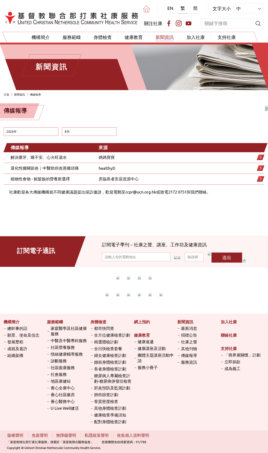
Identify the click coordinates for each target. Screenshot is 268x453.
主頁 (6, 94)
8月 (67, 131)
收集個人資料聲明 (133, 435)
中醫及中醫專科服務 (69, 340)
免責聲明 (40, 435)
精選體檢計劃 (106, 342)
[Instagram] (178, 23)
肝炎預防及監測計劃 (112, 388)
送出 (226, 257)
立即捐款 (232, 361)
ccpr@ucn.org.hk (140, 192)
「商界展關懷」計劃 (242, 355)
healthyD (107, 168)
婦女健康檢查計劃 (110, 355)
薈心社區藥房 (63, 394)
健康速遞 (146, 341)
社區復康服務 (63, 367)
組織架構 (15, 355)
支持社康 (226, 37)
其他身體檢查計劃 (110, 408)
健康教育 (134, 37)
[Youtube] (188, 23)
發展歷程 (15, 342)
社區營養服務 (63, 347)
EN (170, 8)
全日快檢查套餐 (108, 348)
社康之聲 (189, 342)
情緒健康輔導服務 (67, 354)
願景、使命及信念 (23, 335)
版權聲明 (15, 435)
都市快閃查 (104, 328)
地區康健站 (61, 381)
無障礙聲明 (66, 435)
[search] (258, 24)
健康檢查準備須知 (110, 415)
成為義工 (232, 368)
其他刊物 (189, 348)
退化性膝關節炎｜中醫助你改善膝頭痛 (45, 168)
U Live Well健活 (65, 408)
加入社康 (196, 37)
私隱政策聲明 (97, 435)
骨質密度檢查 (106, 401)
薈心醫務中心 (63, 401)
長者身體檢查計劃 (110, 369)
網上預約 (142, 321)
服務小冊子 (148, 367)
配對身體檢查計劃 (110, 421)
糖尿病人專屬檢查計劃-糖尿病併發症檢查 (112, 378)
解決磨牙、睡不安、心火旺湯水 (39, 157)
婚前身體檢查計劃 (110, 362)
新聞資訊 (165, 37)
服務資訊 (189, 362)
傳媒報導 (189, 355)
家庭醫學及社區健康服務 (69, 331)
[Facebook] (168, 23)
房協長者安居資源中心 (119, 179)
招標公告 (189, 335)
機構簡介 (41, 37)
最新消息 (189, 328)
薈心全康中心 (63, 388)
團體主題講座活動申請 (156, 358)
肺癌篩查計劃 (106, 394)
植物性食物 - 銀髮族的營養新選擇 (40, 179)
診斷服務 (59, 361)
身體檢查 (103, 37)
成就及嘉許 (17, 348)
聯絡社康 (229, 335)
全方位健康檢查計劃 (112, 335)
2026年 (11, 131)
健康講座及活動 (152, 348)
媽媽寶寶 (107, 157)
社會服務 (59, 374)
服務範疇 (72, 37)
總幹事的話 (17, 328)
